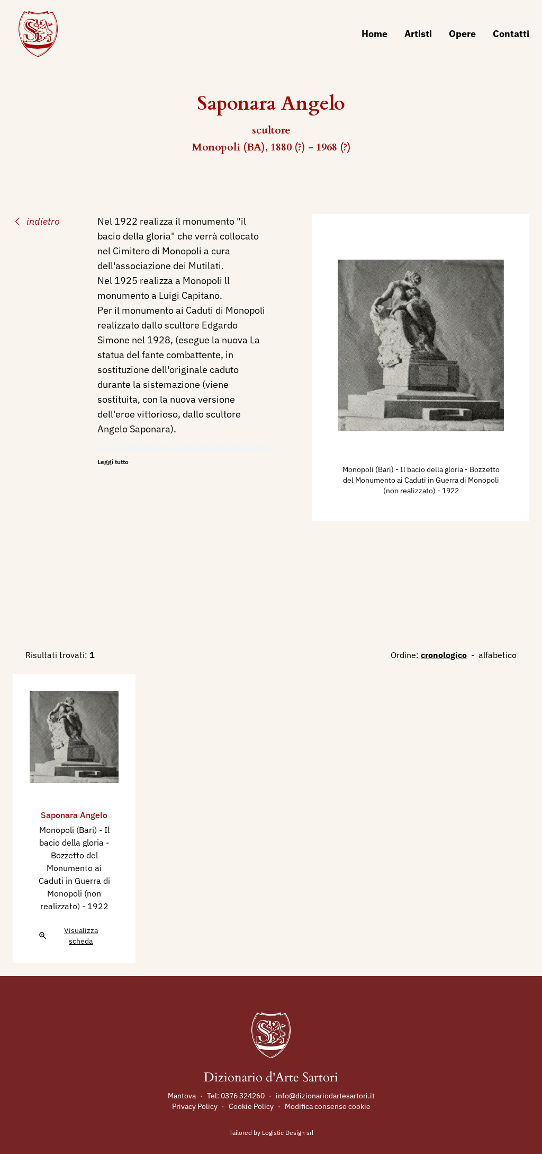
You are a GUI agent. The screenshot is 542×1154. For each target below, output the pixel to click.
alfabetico (497, 655)
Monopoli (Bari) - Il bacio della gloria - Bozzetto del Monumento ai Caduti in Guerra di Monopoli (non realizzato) (421, 480)
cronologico (444, 655)
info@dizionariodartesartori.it (325, 1095)
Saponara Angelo (74, 815)
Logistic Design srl (287, 1133)
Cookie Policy (251, 1106)
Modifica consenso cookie (328, 1106)
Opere (462, 34)
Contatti (511, 34)
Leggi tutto (113, 462)
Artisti (418, 34)
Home (374, 34)
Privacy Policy (195, 1106)
